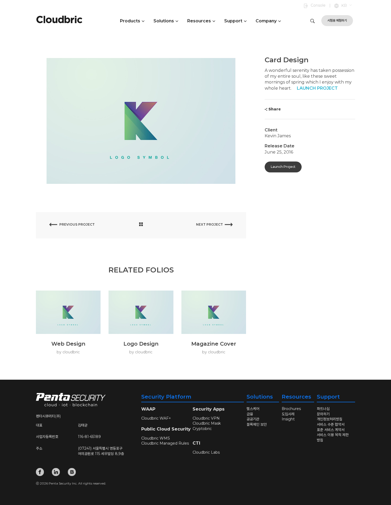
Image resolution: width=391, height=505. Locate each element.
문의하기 (323, 414)
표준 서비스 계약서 (330, 429)
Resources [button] (199, 20)
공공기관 (253, 419)
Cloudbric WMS (155, 438)
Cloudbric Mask (207, 423)
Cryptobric (202, 428)
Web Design (68, 344)
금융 (250, 414)
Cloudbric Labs (206, 452)
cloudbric (71, 352)
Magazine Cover (213, 344)
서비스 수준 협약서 (330, 424)
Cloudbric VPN (206, 418)
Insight (288, 419)
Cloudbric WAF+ (156, 418)
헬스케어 (253, 408)
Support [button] (233, 20)
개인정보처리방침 (329, 419)
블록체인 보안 (257, 424)
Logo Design (141, 344)
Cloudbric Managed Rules (165, 443)
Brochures (291, 408)
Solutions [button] (163, 20)
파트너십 (323, 408)
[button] (346, 6)
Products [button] (130, 20)
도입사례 (288, 414)
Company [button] (266, 20)
